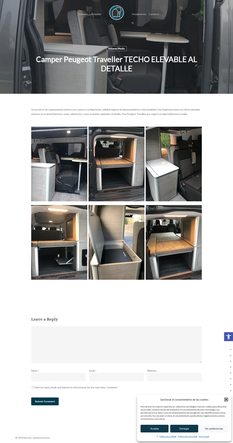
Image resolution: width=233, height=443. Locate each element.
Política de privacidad (187, 436)
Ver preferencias (214, 428)
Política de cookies (167, 436)
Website (151, 370)
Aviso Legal (204, 436)
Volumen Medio (116, 48)
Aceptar (154, 428)
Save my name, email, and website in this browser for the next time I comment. (76, 387)
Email (92, 370)
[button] (228, 336)
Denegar (184, 428)
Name (35, 370)
